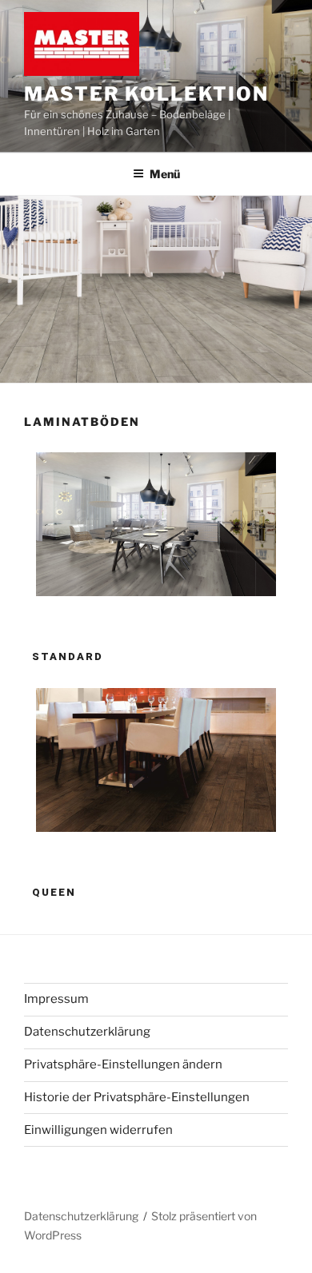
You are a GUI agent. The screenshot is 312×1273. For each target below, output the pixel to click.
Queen (54, 892)
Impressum (56, 999)
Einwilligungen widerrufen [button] (98, 1130)
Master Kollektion (146, 93)
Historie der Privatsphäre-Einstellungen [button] (137, 1097)
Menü (165, 174)
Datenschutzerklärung (87, 1031)
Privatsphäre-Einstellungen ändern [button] (123, 1064)
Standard (67, 656)
